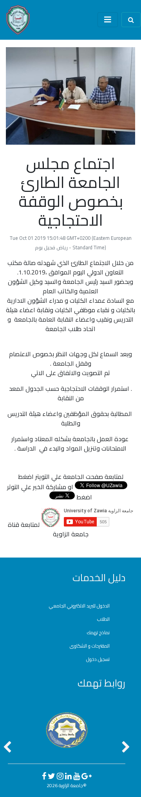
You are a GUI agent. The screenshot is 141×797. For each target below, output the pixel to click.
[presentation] (7, 747)
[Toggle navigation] (108, 19)
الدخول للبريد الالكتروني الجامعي (79, 605)
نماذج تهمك (98, 632)
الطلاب (103, 619)
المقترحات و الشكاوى (90, 645)
